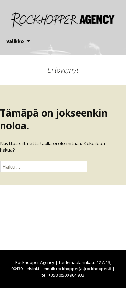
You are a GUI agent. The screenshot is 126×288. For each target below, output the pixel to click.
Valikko (15, 41)
